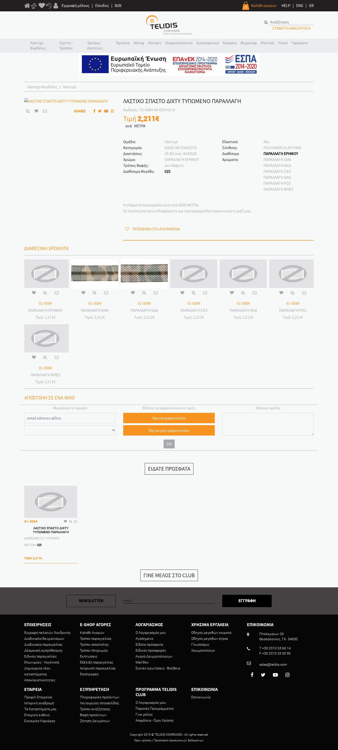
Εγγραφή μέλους (75, 5)
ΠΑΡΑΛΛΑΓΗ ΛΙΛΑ (277, 177)
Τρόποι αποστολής (94, 644)
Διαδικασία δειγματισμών (44, 638)
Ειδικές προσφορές (151, 650)
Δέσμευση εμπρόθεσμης (43, 650)
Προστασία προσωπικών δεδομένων (179, 740)
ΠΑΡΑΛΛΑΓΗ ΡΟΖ (277, 183)
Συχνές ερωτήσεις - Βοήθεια (158, 668)
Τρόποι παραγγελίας (95, 638)
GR (311, 5)
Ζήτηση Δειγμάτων (95, 721)
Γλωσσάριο (200, 644)
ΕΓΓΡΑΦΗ (247, 600)
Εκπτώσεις (88, 656)
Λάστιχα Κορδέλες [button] (38, 45)
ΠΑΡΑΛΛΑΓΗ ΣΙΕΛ (277, 171)
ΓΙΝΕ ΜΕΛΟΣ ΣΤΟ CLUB (169, 575)
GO (169, 443)
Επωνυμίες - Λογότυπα (41, 662)
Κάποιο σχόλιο (268, 407)
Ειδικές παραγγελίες (40, 656)
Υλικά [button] (283, 43)
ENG (299, 5)
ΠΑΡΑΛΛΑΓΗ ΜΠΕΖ (278, 189)
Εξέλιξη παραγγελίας (96, 662)
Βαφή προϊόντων (93, 715)
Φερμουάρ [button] (249, 43)
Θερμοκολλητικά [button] (179, 43)
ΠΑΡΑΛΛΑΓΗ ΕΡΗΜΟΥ (281, 153)
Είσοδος (102, 5)
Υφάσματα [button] (299, 43)
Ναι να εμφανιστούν (169, 418)
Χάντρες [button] (154, 43)
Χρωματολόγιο (203, 650)
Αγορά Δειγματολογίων (154, 656)
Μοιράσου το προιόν (70, 407)
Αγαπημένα (144, 638)
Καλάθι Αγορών (92, 633)
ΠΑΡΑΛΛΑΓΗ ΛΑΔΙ (277, 165)
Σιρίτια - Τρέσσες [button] (66, 45)
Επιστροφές (89, 674)
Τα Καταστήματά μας (40, 709)
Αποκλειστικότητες (39, 680)
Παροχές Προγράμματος (155, 708)
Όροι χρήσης (142, 740)
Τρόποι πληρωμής (94, 650)
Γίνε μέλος (144, 714)
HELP (286, 5)
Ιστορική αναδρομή (39, 703)
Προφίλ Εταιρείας (38, 697)
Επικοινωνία (201, 697)
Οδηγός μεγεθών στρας (209, 638)
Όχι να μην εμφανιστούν (169, 430)
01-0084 (45, 303)
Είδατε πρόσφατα (149, 644)
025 (167, 171)
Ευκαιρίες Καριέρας (39, 721)
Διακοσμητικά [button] (207, 43)
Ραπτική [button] (267, 43)
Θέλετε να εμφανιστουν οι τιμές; (169, 407)
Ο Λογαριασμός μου (151, 633)
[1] (27, 6)
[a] (42, 5)
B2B (118, 5)
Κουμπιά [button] (230, 43)
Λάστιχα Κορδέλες (42, 86)
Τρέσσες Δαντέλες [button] (95, 45)
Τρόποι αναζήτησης (95, 709)
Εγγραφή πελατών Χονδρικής (47, 633)
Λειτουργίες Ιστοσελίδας (99, 703)
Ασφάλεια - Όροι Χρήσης (155, 720)
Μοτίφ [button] (139, 43)
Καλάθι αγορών (264, 5)
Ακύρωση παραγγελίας (98, 668)
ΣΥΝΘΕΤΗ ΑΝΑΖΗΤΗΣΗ (291, 28)
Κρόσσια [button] (123, 43)
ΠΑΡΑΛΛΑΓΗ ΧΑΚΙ (277, 159)
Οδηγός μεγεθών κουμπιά (211, 633)
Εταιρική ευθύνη (37, 715)
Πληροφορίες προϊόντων (99, 697)
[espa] (169, 63)
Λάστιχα (69, 86)
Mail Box (142, 662)
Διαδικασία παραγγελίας (43, 644)
